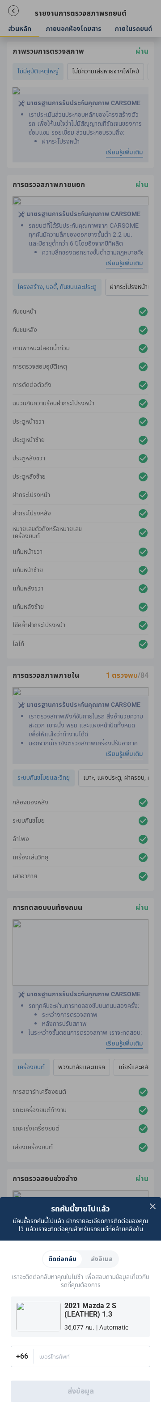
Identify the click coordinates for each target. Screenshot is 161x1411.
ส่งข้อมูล (81, 1391)
